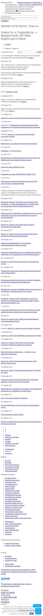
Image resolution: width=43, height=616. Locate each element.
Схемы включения (11, 526)
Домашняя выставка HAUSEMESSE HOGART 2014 (18, 174)
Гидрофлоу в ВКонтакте (18, 572)
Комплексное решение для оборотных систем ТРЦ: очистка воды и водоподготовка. (19, 182)
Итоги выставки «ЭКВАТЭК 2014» (12, 167)
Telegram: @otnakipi (24, 2)
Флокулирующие (11, 471)
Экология (8, 532)
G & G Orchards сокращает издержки (14, 398)
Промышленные (11, 558)
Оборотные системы (12, 491)
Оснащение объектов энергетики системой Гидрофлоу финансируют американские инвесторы (20, 281)
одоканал (9, 92)
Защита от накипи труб (13, 507)
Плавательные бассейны (14, 512)
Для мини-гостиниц (12, 467)
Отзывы (8, 441)
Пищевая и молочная (13, 501)
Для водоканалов (11, 499)
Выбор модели (10, 446)
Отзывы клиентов (13, 13)
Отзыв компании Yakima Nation (12, 414)
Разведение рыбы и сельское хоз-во (18, 518)
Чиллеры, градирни (12, 493)
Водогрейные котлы (12, 480)
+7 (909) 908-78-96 (9, 597)
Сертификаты (10, 528)
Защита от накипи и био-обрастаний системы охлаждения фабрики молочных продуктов (17, 344)
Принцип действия (12, 437)
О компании (9, 449)
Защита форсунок (11, 516)
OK (31, 613)
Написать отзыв (11, 560)
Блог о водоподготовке (13, 524)
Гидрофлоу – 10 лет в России (11, 151)
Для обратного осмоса (13, 497)
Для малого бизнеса (12, 465)
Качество (8, 534)
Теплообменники (11, 484)
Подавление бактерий (15, 9)
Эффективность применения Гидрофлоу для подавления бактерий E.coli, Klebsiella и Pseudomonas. (21, 390)
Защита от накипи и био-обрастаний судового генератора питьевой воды (17, 226)
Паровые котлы (10, 482)
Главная (8, 44)
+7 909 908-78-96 (36, 5)
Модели (8, 439)
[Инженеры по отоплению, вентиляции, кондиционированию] (5, 580)
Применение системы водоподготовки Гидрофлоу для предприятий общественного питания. (20, 126)
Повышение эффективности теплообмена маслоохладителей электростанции (16, 244)
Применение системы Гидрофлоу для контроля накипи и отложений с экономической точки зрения (21, 290)
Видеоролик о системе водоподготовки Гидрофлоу (19, 144)
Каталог (8, 460)
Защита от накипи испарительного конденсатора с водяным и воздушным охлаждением (19, 235)
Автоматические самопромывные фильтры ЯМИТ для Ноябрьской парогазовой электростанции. (20, 159)
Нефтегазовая (10, 486)
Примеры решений (26, 11)
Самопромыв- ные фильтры (11, 5)
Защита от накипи (26, 6)
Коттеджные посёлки (12, 510)
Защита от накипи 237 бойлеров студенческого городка (21, 336)
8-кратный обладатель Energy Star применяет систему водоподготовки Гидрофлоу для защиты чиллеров (20, 311)
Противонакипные (11, 469)
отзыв (15, 92)
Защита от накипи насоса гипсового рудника (23, 328)
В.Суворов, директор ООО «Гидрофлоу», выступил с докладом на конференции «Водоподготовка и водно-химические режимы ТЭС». (20, 301)
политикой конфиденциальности (28, 610)
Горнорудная (9, 489)
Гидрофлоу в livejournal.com (11, 570)
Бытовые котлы (10, 478)
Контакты (8, 453)
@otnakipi (5, 602)
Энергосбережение (12, 530)
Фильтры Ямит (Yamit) (13, 545)
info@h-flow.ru (37, 2)
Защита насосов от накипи (14, 505)
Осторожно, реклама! (12, 566)
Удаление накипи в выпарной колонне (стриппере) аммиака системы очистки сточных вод (19, 381)
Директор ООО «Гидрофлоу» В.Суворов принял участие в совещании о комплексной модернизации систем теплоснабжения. (21, 215)
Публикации (9, 522)
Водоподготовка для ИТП (14, 503)
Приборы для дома (12, 443)
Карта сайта (9, 564)
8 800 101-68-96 (24, 5)
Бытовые (8, 463)
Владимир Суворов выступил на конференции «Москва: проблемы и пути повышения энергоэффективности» (21, 253)
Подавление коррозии (13, 495)
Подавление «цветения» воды (16, 514)
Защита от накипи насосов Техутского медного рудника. (21, 118)
